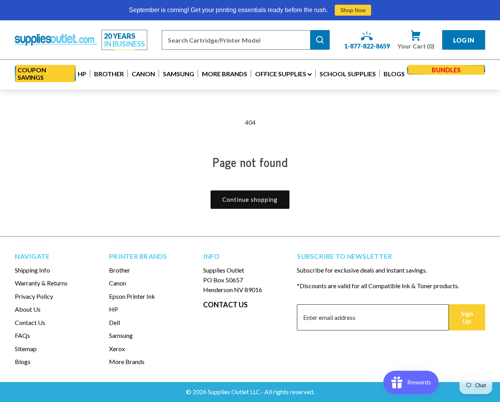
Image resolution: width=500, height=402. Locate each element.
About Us (28, 309)
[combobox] (236, 40)
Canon (117, 283)
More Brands (127, 361)
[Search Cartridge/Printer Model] (320, 40)
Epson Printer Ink (132, 296)
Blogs (22, 361)
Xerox (117, 348)
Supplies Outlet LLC (234, 391)
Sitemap (26, 348)
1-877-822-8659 (367, 46)
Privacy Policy (34, 296)
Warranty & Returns (41, 283)
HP (113, 309)
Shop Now (353, 10)
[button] (82, 73)
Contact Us (30, 322)
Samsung (121, 335)
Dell (114, 322)
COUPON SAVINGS (32, 73)
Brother (119, 270)
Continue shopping (250, 199)
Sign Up (467, 317)
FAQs (22, 335)
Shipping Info (32, 270)
